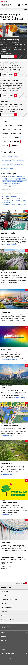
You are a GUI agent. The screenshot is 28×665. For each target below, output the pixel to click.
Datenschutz (5, 595)
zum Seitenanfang (20, 583)
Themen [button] (3, 649)
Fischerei (16, 137)
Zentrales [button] (3, 615)
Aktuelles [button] (3, 645)
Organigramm (6, 129)
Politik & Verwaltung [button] (6, 641)
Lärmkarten (5, 145)
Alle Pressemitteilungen (7, 168)
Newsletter (5, 133)
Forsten (21, 133)
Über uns (19, 125)
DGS (5, 603)
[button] (25, 9)
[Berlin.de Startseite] (4, 1)
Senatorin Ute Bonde (7, 125)
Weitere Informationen (7, 56)
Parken (4, 141)
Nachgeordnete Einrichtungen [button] (9, 620)
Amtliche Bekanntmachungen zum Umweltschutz (14, 204)
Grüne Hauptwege (14, 141)
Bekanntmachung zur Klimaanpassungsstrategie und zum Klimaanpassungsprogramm (14, 194)
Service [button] (3, 632)
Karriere (13, 133)
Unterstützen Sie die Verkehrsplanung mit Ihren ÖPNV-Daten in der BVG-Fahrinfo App (14, 200)
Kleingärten (15, 145)
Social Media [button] (4, 611)
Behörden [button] (3, 636)
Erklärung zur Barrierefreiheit (9, 599)
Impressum (5, 591)
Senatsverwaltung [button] (6, 587)
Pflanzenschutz (6, 137)
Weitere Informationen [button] (7, 653)
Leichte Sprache (8, 607)
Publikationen (17, 129)
